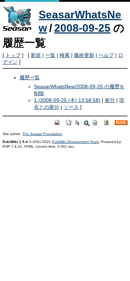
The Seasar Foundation (42, 134)
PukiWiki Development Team (75, 142)
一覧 (50, 55)
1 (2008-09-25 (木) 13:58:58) (67, 100)
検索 (65, 55)
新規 (36, 55)
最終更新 (84, 55)
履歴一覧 (30, 77)
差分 (110, 100)
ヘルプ (106, 55)
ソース (71, 107)
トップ (13, 55)
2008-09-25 (82, 28)
